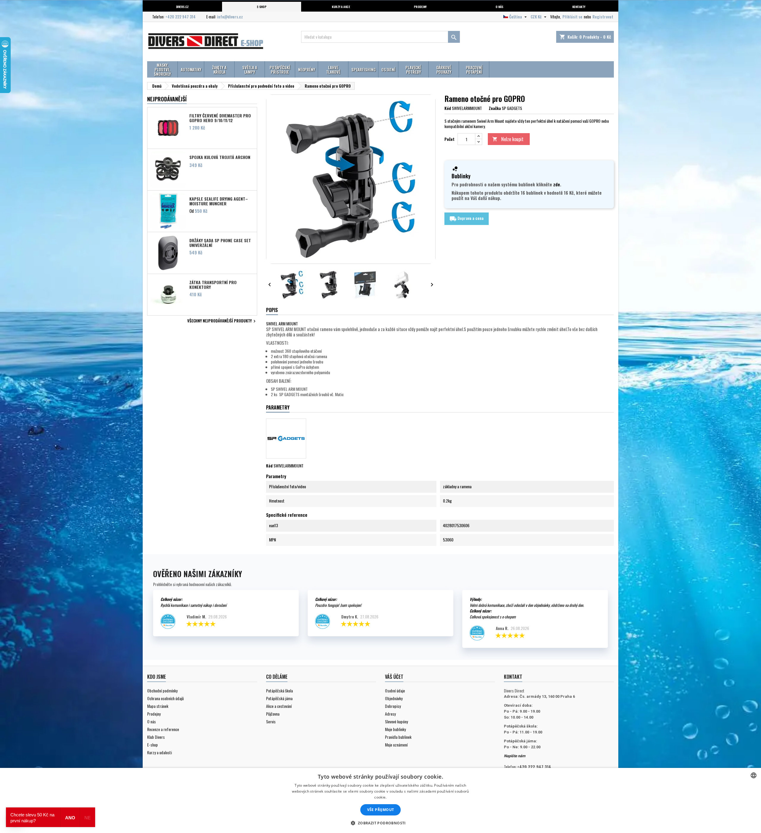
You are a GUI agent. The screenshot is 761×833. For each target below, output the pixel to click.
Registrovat (602, 17)
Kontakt (513, 676)
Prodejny (420, 6)
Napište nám (514, 756)
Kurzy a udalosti (159, 752)
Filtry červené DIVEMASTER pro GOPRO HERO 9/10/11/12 (220, 117)
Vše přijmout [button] (380, 809)
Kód (447, 108)
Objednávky (393, 698)
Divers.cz (182, 6)
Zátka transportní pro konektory (213, 284)
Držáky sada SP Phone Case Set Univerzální (220, 242)
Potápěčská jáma (279, 698)
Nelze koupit (507, 139)
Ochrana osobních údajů (165, 698)
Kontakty (578, 6)
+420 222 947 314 (180, 17)
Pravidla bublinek (398, 737)
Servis (271, 721)
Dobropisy (393, 706)
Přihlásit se (572, 17)
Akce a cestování (279, 706)
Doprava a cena (466, 218)
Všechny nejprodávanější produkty (222, 321)
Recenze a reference (163, 729)
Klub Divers (156, 737)
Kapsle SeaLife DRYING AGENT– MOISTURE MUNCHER (218, 200)
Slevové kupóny (396, 721)
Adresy (390, 714)
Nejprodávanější (167, 99)
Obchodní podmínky (162, 690)
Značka (495, 108)
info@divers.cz (230, 17)
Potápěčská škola (279, 690)
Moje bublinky (395, 729)
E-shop (262, 6)
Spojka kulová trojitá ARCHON (219, 157)
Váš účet (394, 676)
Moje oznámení (396, 744)
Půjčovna (272, 714)
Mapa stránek (157, 706)
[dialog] (380, 800)
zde (556, 184)
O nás (499, 6)
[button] (380, 823)
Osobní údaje (395, 690)
